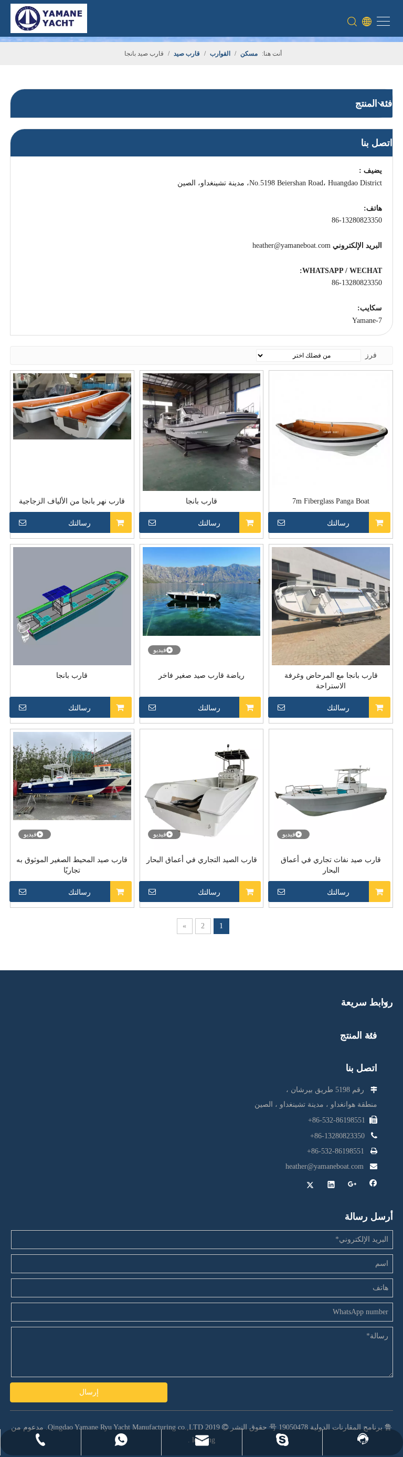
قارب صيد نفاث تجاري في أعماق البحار (331, 865)
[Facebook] (373, 1185)
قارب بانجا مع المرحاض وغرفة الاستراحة (331, 681)
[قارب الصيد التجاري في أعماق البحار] (202, 790)
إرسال (89, 1392)
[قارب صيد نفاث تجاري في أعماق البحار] (331, 790)
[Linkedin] (331, 1185)
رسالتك (338, 523)
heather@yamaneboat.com (291, 245)
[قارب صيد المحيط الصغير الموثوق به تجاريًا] (72, 775)
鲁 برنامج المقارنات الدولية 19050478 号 (330, 1427)
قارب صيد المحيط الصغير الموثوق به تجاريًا (72, 865)
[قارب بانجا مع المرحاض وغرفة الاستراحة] (331, 606)
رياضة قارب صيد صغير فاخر (201, 675)
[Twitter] (310, 1185)
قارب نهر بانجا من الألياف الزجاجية (72, 501)
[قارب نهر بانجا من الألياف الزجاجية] (72, 406)
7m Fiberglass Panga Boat (330, 501)
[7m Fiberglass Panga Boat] (331, 431)
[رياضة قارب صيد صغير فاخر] (202, 591)
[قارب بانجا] (202, 431)
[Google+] (352, 1185)
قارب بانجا (201, 501)
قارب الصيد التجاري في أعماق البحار (201, 860)
